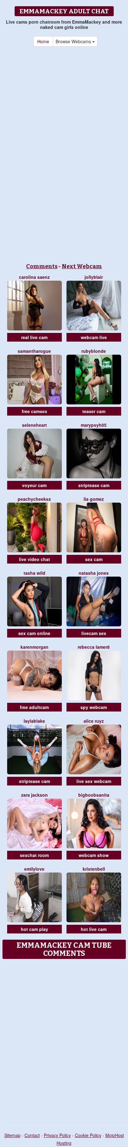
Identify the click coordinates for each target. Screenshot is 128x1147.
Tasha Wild (34, 573)
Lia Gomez (94, 499)
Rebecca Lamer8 (94, 647)
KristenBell (94, 869)
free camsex (34, 411)
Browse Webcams (74, 41)
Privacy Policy (57, 1135)
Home (43, 41)
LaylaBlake (34, 721)
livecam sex (93, 633)
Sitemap (12, 1135)
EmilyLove (34, 869)
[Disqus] (64, 1039)
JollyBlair (94, 277)
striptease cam (93, 485)
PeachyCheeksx (34, 499)
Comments (41, 266)
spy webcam (93, 707)
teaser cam (93, 411)
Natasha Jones (94, 573)
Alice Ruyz (94, 721)
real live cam (34, 337)
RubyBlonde (93, 351)
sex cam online (34, 633)
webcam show (94, 855)
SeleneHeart (34, 425)
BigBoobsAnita (93, 795)
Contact (32, 1135)
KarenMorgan (34, 647)
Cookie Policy (88, 1135)
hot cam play (34, 929)
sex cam (94, 559)
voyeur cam (34, 485)
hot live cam (94, 929)
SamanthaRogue (34, 351)
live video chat (34, 559)
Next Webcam (82, 266)
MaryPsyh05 (94, 425)
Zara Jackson (34, 795)
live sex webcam (93, 781)
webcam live (94, 337)
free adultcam (34, 707)
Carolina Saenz (34, 277)
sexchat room (34, 855)
